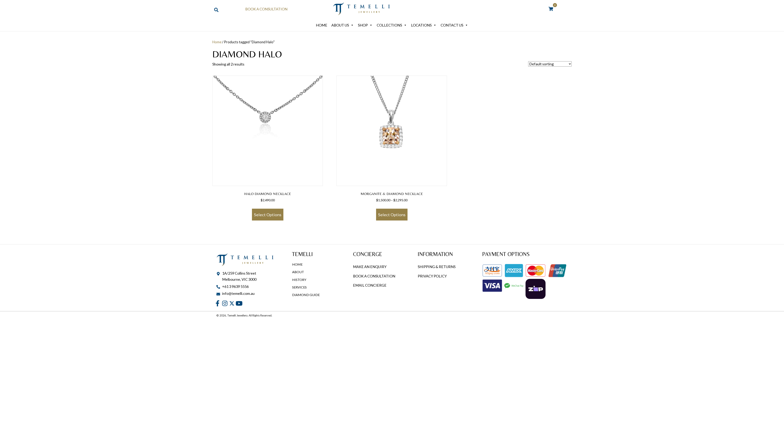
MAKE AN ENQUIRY (369, 266)
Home (321, 25)
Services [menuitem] (299, 287)
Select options (267, 214)
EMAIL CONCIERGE (370, 285)
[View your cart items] (551, 9)
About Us (340, 25)
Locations (421, 25)
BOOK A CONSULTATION (374, 276)
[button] (217, 303)
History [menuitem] (299, 280)
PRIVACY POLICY (432, 276)
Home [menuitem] (297, 264)
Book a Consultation (266, 9)
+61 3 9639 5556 (235, 286)
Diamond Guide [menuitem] (306, 295)
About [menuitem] (298, 272)
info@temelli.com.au (238, 293)
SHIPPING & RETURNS (436, 266)
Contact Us (452, 25)
